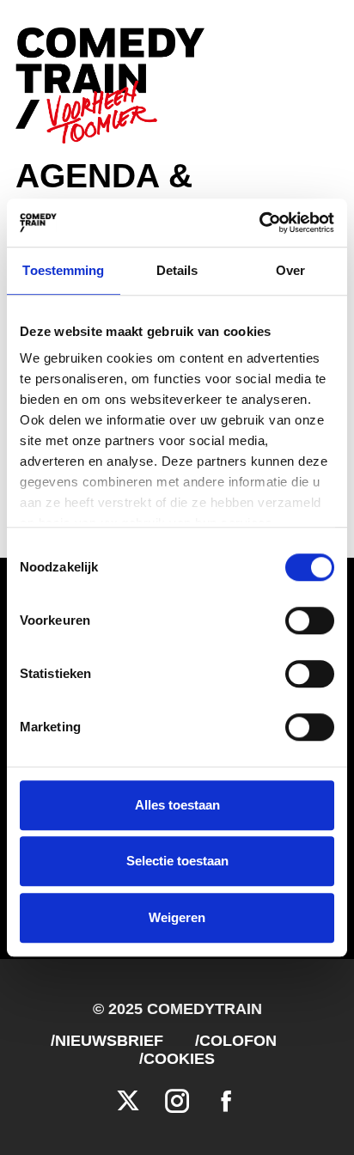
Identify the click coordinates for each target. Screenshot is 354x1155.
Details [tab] (177, 270)
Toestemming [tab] (63, 270)
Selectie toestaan (177, 860)
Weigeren (177, 917)
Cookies (179, 1058)
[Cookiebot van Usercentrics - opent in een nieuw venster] (259, 222)
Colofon (238, 1040)
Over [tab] (290, 270)
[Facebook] (226, 1101)
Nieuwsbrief (109, 1040)
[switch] (309, 620)
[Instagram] (177, 1101)
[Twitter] (128, 1101)
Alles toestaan (177, 805)
